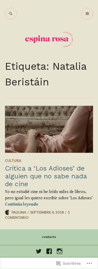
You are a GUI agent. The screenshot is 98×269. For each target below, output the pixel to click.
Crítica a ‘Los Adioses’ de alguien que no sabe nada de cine (46, 176)
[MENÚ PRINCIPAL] (87, 14)
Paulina (18, 212)
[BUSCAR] (11, 14)
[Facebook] (49, 251)
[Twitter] (39, 251)
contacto (49, 237)
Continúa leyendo (21, 204)
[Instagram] (60, 251)
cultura (13, 161)
